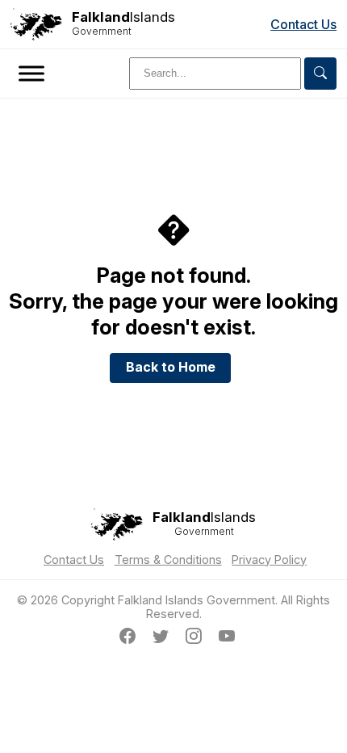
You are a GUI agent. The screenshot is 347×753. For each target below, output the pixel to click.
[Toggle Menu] (31, 73)
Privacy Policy (269, 559)
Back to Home (170, 367)
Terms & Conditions (168, 559)
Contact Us (303, 24)
